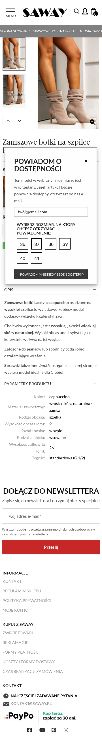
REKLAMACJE (15, 642)
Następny (19, 120)
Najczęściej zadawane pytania (44, 696)
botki (43, 365)
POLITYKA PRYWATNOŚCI (27, 600)
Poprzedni (8, 120)
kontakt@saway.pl (31, 703)
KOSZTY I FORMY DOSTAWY (29, 661)
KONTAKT (12, 581)
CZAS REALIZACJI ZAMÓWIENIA (33, 671)
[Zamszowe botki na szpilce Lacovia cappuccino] (68, 83)
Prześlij (51, 547)
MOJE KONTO (15, 610)
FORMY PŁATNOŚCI (21, 652)
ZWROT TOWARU (19, 632)
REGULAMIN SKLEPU (22, 590)
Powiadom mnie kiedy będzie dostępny (52, 274)
